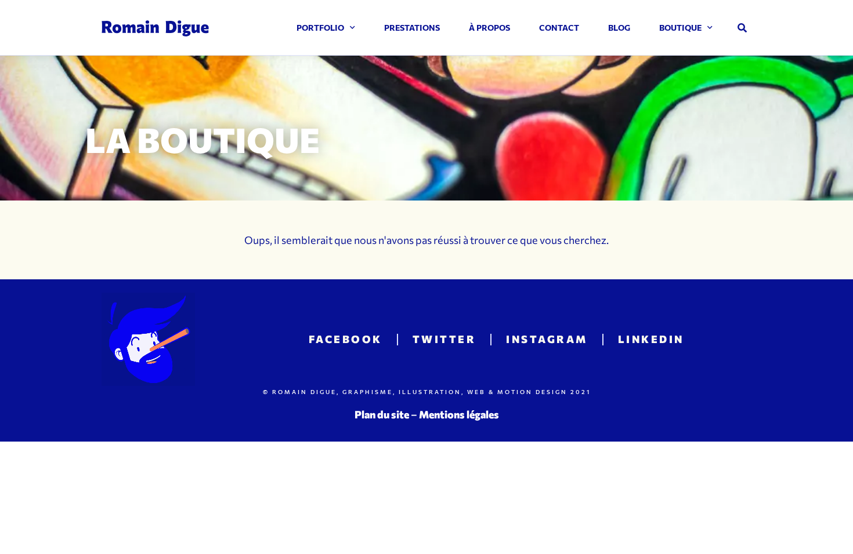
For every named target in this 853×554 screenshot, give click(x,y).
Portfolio (320, 27)
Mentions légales (459, 414)
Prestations (412, 27)
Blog (619, 27)
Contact (559, 27)
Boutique (680, 27)
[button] (742, 27)
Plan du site (382, 414)
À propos (489, 27)
